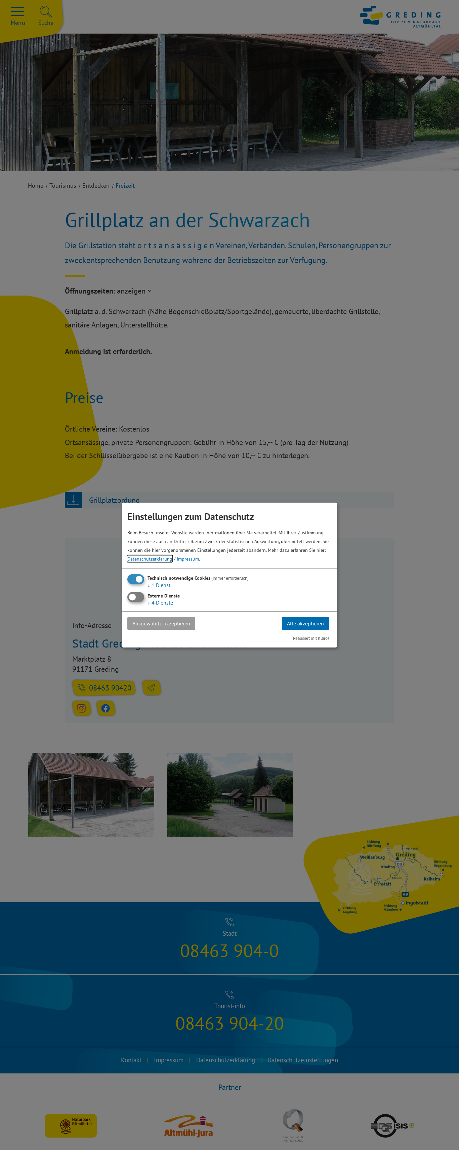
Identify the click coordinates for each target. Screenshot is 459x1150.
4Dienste (160, 602)
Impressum (188, 559)
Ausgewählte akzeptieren (161, 623)
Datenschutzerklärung (149, 559)
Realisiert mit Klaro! (311, 638)
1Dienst (159, 585)
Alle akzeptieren (305, 623)
